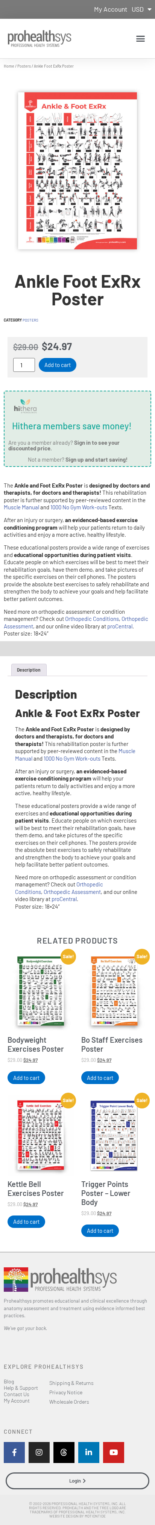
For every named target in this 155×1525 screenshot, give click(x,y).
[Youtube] (113, 1452)
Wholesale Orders (69, 1401)
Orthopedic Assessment (72, 891)
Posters (24, 65)
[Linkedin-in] (88, 1452)
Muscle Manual (21, 507)
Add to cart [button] (26, 1077)
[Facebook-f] (14, 1452)
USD (138, 9)
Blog (9, 1381)
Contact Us (16, 1394)
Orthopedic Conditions (92, 618)
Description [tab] (29, 669)
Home (9, 65)
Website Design (64, 1516)
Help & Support (21, 1388)
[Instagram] (39, 1452)
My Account (110, 9)
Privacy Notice (65, 1392)
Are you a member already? (64, 445)
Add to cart (57, 364)
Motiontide (95, 1516)
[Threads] (63, 1452)
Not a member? (78, 459)
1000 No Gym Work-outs (78, 507)
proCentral (119, 626)
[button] (141, 39)
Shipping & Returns (71, 1383)
